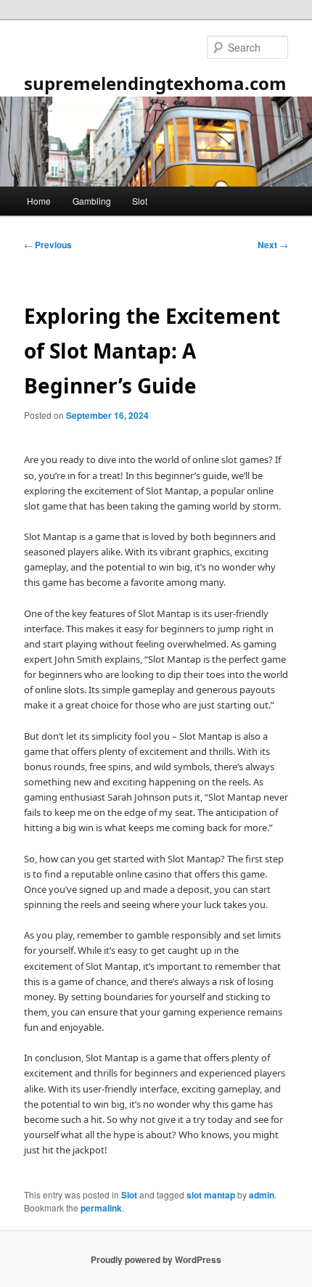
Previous (48, 244)
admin (261, 1194)
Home (39, 201)
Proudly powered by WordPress (156, 1259)
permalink (101, 1207)
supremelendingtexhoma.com (155, 83)
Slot (139, 201)
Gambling (92, 201)
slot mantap (210, 1194)
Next (273, 244)
